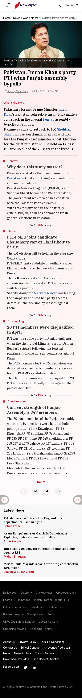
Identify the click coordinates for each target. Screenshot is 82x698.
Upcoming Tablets (41, 628)
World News (30, 17)
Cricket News (44, 592)
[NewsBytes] (26, 5)
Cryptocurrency (66, 592)
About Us (9, 641)
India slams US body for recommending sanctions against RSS (40, 551)
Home (7, 17)
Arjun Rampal (13, 541)
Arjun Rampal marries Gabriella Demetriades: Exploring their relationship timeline (36, 535)
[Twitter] (47, 491)
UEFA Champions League (19, 621)
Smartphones (35, 614)
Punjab (48, 119)
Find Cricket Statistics (46, 659)
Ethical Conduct (30, 647)
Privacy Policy (27, 641)
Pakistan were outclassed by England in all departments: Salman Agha (33, 520)
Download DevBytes (16, 659)
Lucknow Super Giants (19, 571)
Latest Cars (56, 607)
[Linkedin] (58, 491)
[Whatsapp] (35, 491)
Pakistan (13, 178)
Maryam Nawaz (45, 293)
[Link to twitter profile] (25, 667)
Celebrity (26, 592)
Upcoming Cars (48, 621)
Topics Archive (44, 653)
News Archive (22, 653)
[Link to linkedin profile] (34, 667)
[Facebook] (24, 491)
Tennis (51, 614)
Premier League (13, 614)
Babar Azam (12, 526)
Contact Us (10, 647)
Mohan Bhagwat (15, 556)
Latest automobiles (15, 607)
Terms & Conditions (52, 641)
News (16, 17)
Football (8, 599)
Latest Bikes (38, 607)
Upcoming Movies (14, 628)
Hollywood (24, 599)
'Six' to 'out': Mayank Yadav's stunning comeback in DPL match (41, 566)
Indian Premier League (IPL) (51, 599)
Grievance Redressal (57, 647)
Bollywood (10, 592)
